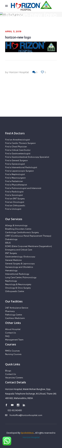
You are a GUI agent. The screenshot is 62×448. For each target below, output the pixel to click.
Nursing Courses (13, 354)
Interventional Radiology (17, 274)
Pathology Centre (13, 314)
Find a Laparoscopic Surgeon (19, 170)
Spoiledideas (27, 432)
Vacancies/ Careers (14, 377)
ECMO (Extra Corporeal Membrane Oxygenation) (28, 246)
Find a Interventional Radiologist (21, 167)
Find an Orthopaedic (15, 205)
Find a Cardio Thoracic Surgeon (20, 143)
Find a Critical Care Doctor (17, 150)
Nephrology (11, 281)
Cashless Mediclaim (15, 318)
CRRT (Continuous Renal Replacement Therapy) (28, 235)
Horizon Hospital (19, 72)
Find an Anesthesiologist (17, 139)
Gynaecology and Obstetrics (19, 267)
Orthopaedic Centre (14, 291)
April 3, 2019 (13, 31)
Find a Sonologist (14, 195)
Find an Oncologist (14, 202)
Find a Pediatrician (14, 181)
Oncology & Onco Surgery (18, 287)
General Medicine (13, 260)
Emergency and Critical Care (18, 249)
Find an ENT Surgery (15, 198)
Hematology (11, 270)
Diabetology (11, 239)
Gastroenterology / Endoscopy (20, 256)
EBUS (8, 242)
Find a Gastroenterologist (17, 153)
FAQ (7, 336)
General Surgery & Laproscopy (20, 263)
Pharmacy (10, 311)
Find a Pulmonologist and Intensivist (23, 188)
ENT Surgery (11, 253)
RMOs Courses (12, 350)
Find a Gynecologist (15, 164)
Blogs (8, 370)
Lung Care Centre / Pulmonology (20, 277)
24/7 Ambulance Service (16, 307)
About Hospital (12, 329)
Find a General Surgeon (16, 160)
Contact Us (10, 332)
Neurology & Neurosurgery (18, 284)
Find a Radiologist (14, 191)
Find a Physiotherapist (16, 184)
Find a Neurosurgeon (15, 177)
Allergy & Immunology (16, 225)
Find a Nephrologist (15, 174)
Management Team (14, 339)
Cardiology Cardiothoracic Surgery (22, 232)
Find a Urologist (13, 209)
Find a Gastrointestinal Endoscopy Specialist (27, 157)
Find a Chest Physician (16, 146)
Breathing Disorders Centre (18, 229)
